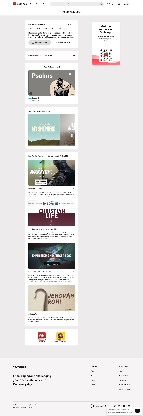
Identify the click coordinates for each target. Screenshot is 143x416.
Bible (31, 4)
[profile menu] (126, 4)
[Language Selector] (119, 4)
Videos (45, 4)
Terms (37, 405)
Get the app (110, 4)
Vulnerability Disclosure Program (23, 407)
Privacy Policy (30, 405)
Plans (38, 4)
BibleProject (35, 100)
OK (137, 411)
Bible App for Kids (60, 341)
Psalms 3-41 (38, 98)
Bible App (42, 341)
